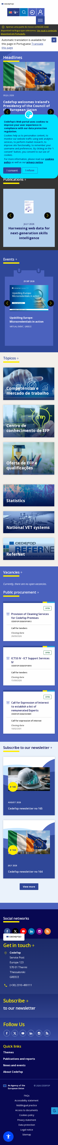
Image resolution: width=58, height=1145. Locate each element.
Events (8, 259)
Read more (29, 307)
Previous (7, 112)
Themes (8, 1052)
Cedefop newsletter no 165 (25, 808)
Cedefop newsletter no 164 (25, 871)
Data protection (26, 1124)
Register (40, 12)
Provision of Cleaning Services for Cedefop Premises (30, 616)
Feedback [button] (54, 1110)
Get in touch (17, 945)
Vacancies (11, 572)
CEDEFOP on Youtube (23, 931)
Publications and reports (19, 1059)
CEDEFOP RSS (47, 931)
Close (54, 40)
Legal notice (26, 1129)
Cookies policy (26, 1115)
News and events (14, 1065)
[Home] (8, 4)
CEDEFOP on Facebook (7, 931)
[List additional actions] (17, 12)
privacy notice (34, 162)
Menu (40, 20)
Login (32, 12)
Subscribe (14, 1000)
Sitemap (26, 1134)
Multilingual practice (26, 1105)
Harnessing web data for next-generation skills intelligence (29, 233)
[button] (8, 1136)
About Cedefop (13, 1072)
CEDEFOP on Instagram (39, 931)
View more (28, 384)
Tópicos (9, 358)
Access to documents (26, 1110)
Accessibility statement (27, 1100)
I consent (12, 170)
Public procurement (19, 592)
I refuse (29, 170)
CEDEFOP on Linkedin (31, 931)
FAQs (26, 1095)
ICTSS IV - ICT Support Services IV (30, 660)
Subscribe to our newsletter (26, 747)
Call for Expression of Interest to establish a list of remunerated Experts (30, 706)
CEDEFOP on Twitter (15, 931)
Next (51, 112)
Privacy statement (26, 1119)
